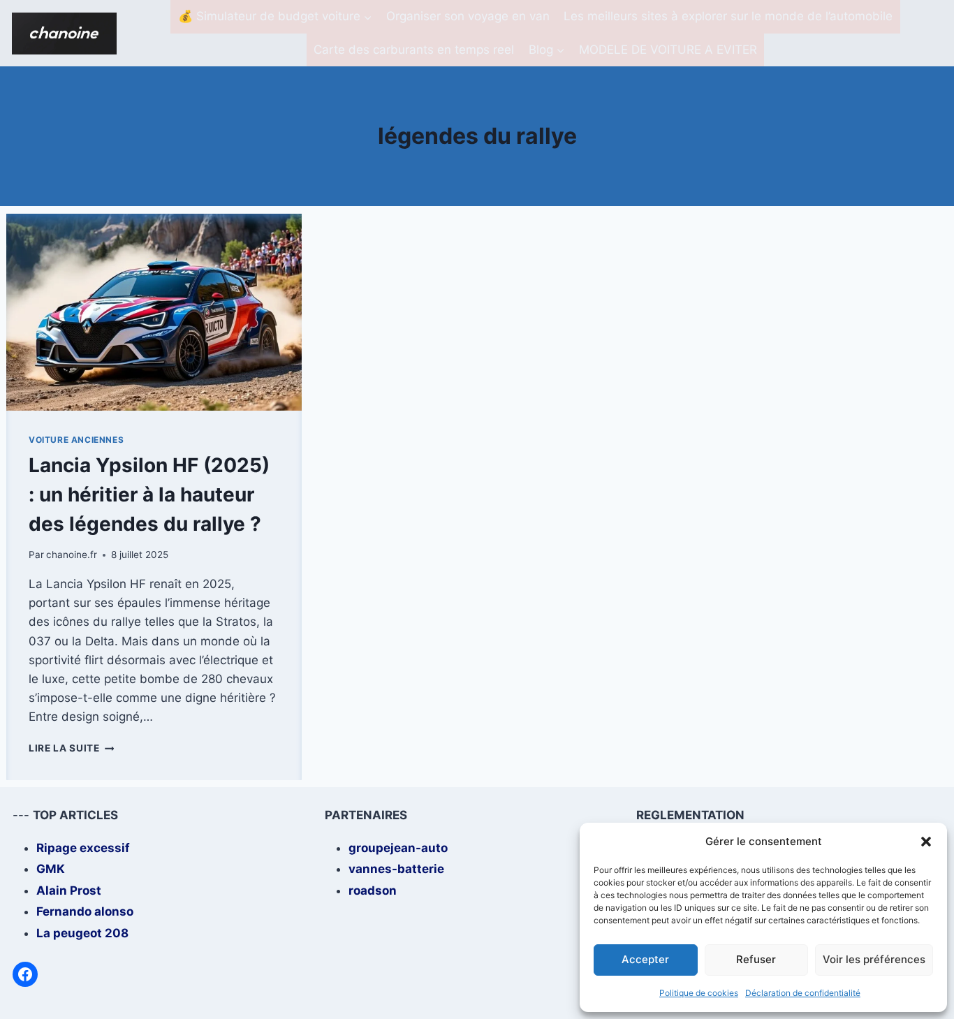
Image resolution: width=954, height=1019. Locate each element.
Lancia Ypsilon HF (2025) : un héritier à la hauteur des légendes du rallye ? (149, 494)
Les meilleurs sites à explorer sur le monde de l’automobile (728, 16)
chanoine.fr (71, 554)
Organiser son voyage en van (468, 16)
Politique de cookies (698, 993)
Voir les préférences (874, 959)
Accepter (645, 959)
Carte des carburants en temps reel (414, 50)
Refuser (756, 959)
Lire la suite (71, 748)
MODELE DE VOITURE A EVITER (668, 50)
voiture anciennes (76, 439)
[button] (926, 842)
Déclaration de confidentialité (802, 993)
